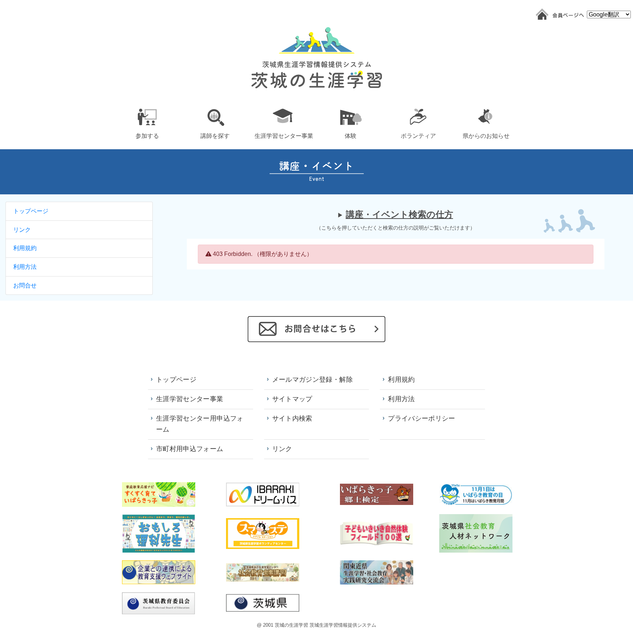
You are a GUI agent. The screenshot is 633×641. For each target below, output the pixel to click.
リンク (22, 230)
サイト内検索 (292, 418)
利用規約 (25, 248)
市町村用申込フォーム (189, 449)
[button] (147, 122)
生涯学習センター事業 (189, 399)
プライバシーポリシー (421, 418)
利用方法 (25, 267)
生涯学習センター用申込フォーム (200, 424)
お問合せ (25, 285)
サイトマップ (292, 399)
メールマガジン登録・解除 (312, 379)
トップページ (30, 211)
